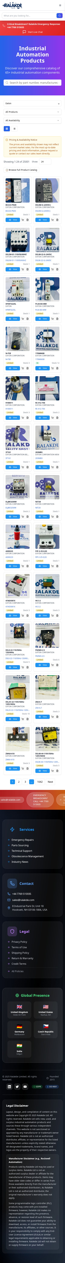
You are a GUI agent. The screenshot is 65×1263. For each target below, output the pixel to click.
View (15, 219)
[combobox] (45, 162)
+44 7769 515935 (15, 27)
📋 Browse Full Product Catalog (21, 169)
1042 (40, 781)
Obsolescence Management (28, 856)
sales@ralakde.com (10, 799)
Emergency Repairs (23, 839)
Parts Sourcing (20, 845)
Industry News (20, 861)
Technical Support (22, 850)
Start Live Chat (35, 32)
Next (50, 781)
